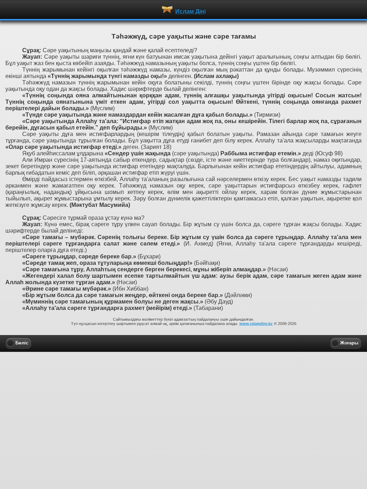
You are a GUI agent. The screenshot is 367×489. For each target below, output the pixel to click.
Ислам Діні (190, 11)
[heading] (183, 9)
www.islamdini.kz (256, 323)
